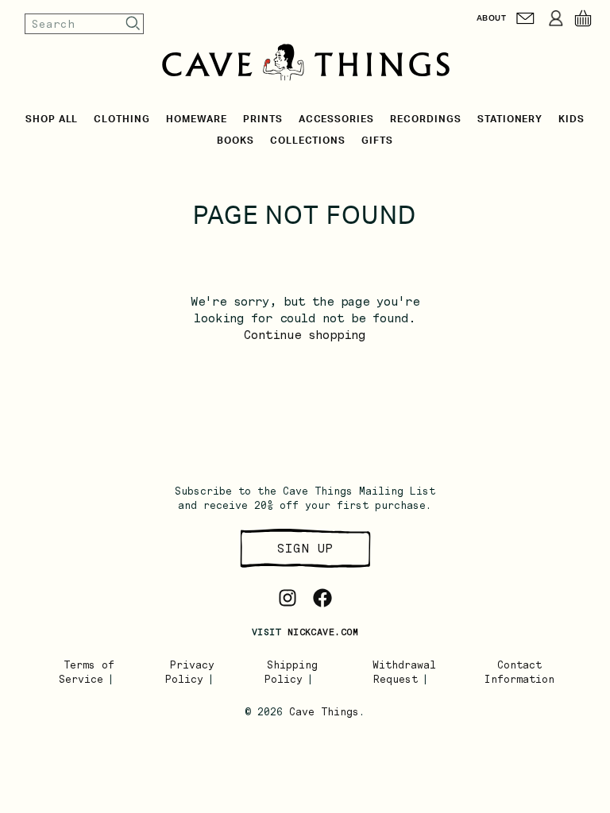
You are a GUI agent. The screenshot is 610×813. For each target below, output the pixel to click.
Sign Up (305, 548)
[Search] (133, 23)
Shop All (52, 119)
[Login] (556, 18)
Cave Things (324, 712)
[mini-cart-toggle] (583, 18)
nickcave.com (323, 632)
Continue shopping (304, 335)
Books (235, 140)
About (491, 18)
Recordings (425, 119)
